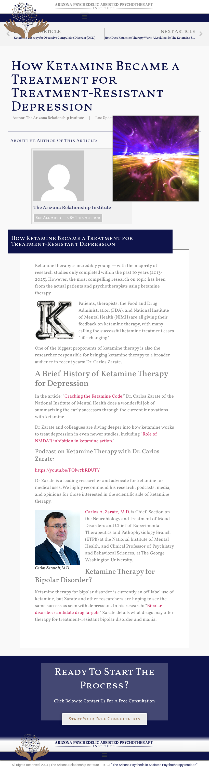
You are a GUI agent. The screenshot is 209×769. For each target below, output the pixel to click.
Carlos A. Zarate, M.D (107, 512)
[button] (84, 16)
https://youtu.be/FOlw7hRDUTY (67, 470)
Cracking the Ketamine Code (93, 396)
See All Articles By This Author (68, 218)
